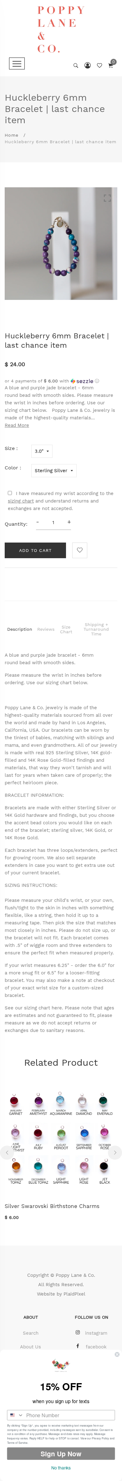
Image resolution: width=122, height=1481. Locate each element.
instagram (96, 1333)
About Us (30, 1347)
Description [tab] (19, 629)
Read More (17, 425)
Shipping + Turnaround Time (96, 629)
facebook (96, 1347)
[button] (61, 381)
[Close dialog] (117, 1354)
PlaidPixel (74, 1294)
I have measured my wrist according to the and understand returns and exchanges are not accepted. (61, 501)
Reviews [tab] (45, 629)
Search (30, 1333)
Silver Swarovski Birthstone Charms (52, 1206)
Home (11, 135)
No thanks (61, 1467)
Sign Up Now (61, 1453)
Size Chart (66, 629)
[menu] (17, 63)
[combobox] (15, 1415)
